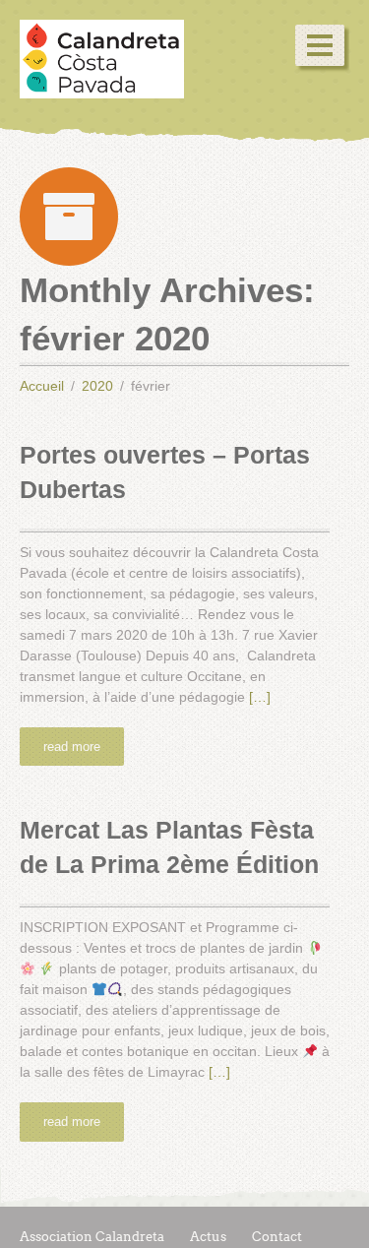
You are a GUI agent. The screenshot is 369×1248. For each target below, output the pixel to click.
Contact (277, 1236)
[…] (260, 697)
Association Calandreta (92, 1236)
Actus (208, 1236)
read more (71, 746)
